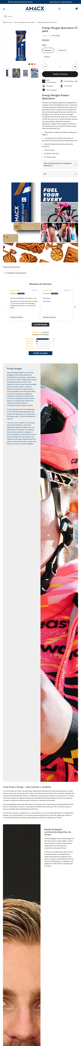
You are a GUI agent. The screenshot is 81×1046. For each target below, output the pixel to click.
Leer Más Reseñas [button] (40, 324)
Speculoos (48, 50)
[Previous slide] (6, 307)
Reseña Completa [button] (16, 317)
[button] (76, 9)
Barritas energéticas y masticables (24, 22)
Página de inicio (7, 22)
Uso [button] (45, 174)
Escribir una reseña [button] (41, 353)
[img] (15, 291)
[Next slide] (74, 307)
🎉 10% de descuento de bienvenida (20, 2)
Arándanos (62, 50)
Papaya (47, 57)
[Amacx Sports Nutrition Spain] (35, 9)
